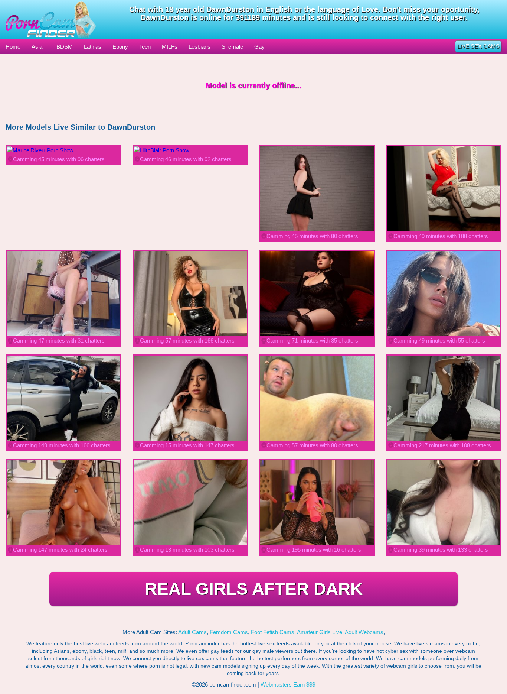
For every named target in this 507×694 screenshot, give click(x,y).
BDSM (64, 46)
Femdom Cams (229, 632)
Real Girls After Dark (254, 589)
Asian (38, 46)
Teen (145, 46)
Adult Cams (192, 632)
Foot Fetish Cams (272, 632)
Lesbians (199, 46)
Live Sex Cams (478, 46)
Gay (259, 46)
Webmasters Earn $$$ (288, 684)
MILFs (169, 46)
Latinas (92, 46)
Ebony (120, 46)
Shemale (232, 46)
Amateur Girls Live (319, 632)
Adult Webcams (364, 632)
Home (13, 46)
